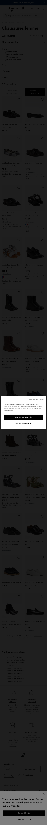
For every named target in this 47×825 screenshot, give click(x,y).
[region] (23, 412)
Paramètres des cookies (24, 423)
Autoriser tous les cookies (23, 417)
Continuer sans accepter (36, 399)
